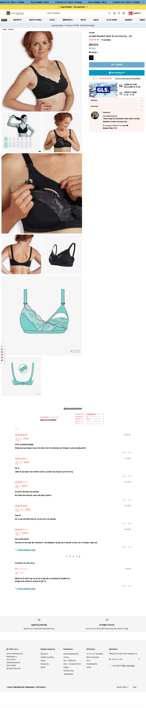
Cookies (88, 667)
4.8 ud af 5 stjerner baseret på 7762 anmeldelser (128, 78)
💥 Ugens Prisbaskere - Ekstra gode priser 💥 (73, 7)
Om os (88, 661)
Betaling (66, 667)
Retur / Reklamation (70, 661)
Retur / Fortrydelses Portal (72, 664)
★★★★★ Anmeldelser (94, 654)
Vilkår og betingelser (92, 657)
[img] (21, 435)
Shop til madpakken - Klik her (40, 2)
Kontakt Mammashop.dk (71, 654)
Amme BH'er (11, 29)
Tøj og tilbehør (111, 20)
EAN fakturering (68, 671)
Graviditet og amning (47, 657)
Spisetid (83, 20)
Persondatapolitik (91, 664)
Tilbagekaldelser (68, 674)
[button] (123, 13)
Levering (66, 657)
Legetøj (52, 20)
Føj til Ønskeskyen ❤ (118, 73)
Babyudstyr (17, 20)
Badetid (96, 20)
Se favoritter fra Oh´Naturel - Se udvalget (68, 2)
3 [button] (73, 557)
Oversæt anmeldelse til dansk (26, 550)
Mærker (43, 667)
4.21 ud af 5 (55, 417)
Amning (4, 29)
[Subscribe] (137, 659)
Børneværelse (45, 664)
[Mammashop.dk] (15, 13)
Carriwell (91, 33)
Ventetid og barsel (35, 20)
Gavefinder (128, 20)
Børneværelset (68, 20)
